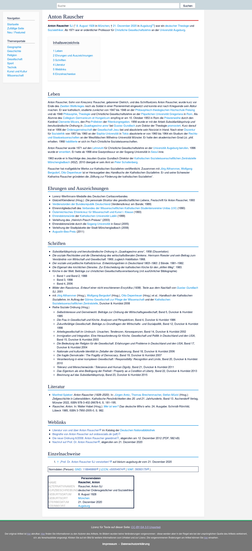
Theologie (84, 114)
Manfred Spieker (62, 394)
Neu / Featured (16, 32)
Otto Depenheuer (71, 172)
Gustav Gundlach (124, 125)
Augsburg (146, 26)
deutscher (171, 26)
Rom (189, 114)
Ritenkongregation (119, 121)
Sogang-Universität (98, 224)
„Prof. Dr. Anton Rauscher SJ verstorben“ (85, 462)
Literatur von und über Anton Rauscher (75, 430)
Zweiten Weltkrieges (72, 106)
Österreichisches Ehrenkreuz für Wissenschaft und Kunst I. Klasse (92, 212)
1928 (91, 26)
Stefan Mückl (171, 394)
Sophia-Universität (107, 133)
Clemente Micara (68, 121)
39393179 (141, 469)
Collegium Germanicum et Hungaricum (86, 118)
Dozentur (189, 129)
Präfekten (96, 121)
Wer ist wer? (111, 406)
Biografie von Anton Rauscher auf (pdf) (85, 434)
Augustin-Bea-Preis (64, 231)
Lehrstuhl (97, 148)
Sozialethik (58, 133)
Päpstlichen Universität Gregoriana (162, 114)
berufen (183, 148)
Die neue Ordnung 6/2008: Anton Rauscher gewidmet (84, 438)
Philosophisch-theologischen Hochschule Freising (165, 110)
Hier (43, 533)
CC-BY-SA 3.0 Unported (145, 527)
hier (29, 533)
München (103, 26)
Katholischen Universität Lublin (98, 216)
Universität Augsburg (172, 30)
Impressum (109, 544)
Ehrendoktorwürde (63, 216)
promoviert (174, 125)
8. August (82, 26)
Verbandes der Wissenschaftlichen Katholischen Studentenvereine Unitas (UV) (129, 208)
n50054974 (116, 469)
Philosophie (70, 114)
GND (78, 469)
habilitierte (71, 141)
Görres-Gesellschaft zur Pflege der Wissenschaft (114, 299)
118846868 (89, 469)
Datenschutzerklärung (135, 544)
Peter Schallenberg (126, 162)
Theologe (183, 26)
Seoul (154, 152)
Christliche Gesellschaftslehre (133, 30)
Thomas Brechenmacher (146, 394)
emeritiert (64, 152)
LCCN (104, 469)
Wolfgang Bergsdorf (99, 295)
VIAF (130, 469)
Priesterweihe (172, 118)
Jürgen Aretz (122, 394)
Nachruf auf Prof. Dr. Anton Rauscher (74, 442)
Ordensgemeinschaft (79, 129)
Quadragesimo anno (96, 125)
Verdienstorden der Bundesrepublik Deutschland (81, 204)
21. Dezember (121, 26)
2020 (134, 26)
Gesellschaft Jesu (108, 129)
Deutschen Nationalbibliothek (137, 430)
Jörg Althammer (169, 168)
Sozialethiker (55, 30)
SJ (71, 26)
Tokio (125, 133)
